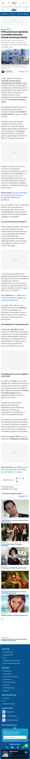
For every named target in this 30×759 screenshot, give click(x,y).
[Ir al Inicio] (14, 9)
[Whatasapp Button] (26, 746)
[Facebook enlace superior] (23, 3)
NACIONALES (12, 14)
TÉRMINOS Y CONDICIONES (11, 660)
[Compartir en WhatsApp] (19, 478)
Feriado (15, 488)
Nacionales (7, 27)
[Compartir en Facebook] (16, 478)
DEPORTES (6, 685)
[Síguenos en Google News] (16, 481)
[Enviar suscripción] (24, 737)
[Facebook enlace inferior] (18, 747)
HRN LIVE (6, 690)
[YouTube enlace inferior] (12, 747)
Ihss (11, 488)
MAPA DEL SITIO (8, 655)
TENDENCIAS (7, 679)
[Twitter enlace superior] (20, 3)
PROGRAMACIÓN (8, 688)
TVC (9, 2)
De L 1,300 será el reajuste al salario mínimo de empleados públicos (13, 297)
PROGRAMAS (4, 14)
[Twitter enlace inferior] (7, 747)
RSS (4, 657)
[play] (26, 752)
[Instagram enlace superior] (26, 3)
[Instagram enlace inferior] (23, 747)
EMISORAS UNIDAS (14, 3)
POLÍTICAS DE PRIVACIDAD (11, 663)
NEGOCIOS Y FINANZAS (23, 14)
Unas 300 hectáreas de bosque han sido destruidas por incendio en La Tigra (14, 469)
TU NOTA (3, 3)
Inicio (2, 27)
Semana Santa (5, 488)
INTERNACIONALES (9, 682)
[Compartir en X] (23, 478)
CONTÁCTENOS (8, 652)
